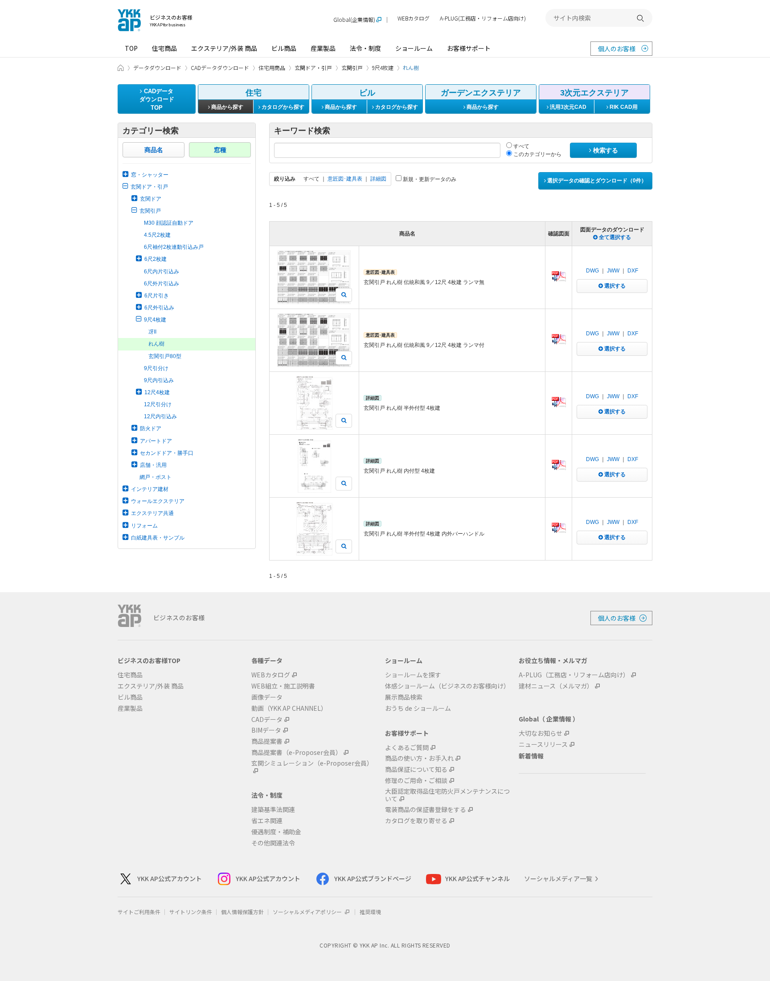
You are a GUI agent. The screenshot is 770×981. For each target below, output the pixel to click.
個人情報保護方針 (242, 911)
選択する (614, 286)
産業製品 (323, 48)
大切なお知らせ (540, 733)
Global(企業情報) (354, 20)
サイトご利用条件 (139, 911)
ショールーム (414, 48)
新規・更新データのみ (428, 179)
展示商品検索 (403, 697)
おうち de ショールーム (418, 708)
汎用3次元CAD (567, 107)
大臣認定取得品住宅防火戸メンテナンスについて (447, 795)
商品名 (153, 149)
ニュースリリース (543, 744)
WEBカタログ (413, 18)
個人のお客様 (616, 48)
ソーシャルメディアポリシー (308, 911)
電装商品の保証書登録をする (425, 809)
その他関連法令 (273, 843)
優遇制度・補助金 (276, 832)
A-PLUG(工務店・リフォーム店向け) (483, 18)
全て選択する (614, 237)
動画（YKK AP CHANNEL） (289, 708)
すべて (520, 146)
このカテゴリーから (536, 154)
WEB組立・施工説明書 (283, 686)
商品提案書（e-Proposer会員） (296, 752)
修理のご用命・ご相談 (416, 780)
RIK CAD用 (623, 107)
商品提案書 (267, 741)
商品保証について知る (416, 769)
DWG (592, 271)
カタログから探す (282, 107)
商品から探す (226, 107)
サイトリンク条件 (190, 911)
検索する (604, 150)
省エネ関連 (267, 820)
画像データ (267, 697)
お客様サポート (469, 48)
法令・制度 (365, 48)
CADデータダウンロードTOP (156, 99)
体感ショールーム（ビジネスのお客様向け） (447, 686)
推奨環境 (370, 911)
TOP (131, 48)
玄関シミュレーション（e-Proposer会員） (312, 763)
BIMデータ (266, 730)
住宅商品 (164, 48)
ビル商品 (283, 48)
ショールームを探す (413, 675)
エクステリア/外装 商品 (224, 48)
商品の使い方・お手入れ (419, 758)
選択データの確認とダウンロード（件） (596, 180)
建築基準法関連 (273, 809)
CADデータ (267, 719)
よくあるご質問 (407, 747)
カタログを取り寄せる (416, 820)
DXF (632, 271)
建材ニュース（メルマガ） (556, 686)
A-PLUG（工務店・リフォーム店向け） (574, 675)
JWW (613, 271)
